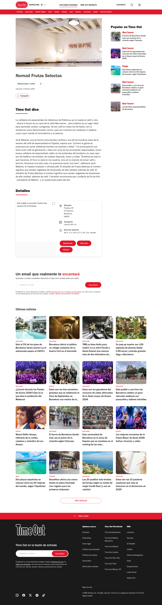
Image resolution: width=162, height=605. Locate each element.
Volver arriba (83, 516)
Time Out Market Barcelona (111, 539)
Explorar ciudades (68, 5)
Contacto (85, 532)
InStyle (129, 550)
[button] (53, 203)
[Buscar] (131, 4)
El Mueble (131, 544)
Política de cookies (89, 555)
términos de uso (57, 292)
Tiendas (78, 12)
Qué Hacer (28, 12)
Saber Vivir (131, 578)
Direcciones (67, 243)
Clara (129, 561)
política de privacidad (73, 292)
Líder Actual (131, 572)
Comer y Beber (40, 12)
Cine (71, 12)
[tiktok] (43, 595)
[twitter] (30, 595)
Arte (50, 12)
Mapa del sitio (87, 587)
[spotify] (37, 595)
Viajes (95, 12)
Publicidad (86, 538)
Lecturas (130, 532)
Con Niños (87, 12)
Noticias (20, 12)
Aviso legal (86, 544)
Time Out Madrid (111, 547)
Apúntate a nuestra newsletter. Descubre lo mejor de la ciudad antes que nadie (47, 279)
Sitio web (84, 243)
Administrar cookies (90, 567)
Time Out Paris (110, 564)
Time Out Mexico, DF (113, 570)
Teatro (56, 12)
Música (64, 12)
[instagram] (17, 595)
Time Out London (111, 552)
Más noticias (81, 501)
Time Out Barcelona (112, 532)
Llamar (66, 250)
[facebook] (23, 595)
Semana (130, 538)
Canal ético (86, 561)
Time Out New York (112, 558)
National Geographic (135, 555)
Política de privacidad (91, 550)
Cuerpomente (132, 567)
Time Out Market (106, 12)
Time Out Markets (88, 5)
